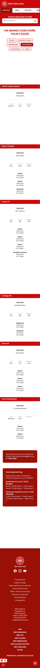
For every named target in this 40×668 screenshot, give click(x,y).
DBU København (20, 641)
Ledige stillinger (20, 583)
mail (26, 456)
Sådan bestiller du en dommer (20, 586)
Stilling (11, 40)
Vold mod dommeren (20, 588)
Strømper (29, 104)
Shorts (20, 104)
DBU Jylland (20, 638)
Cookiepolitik (20, 600)
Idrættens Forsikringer (20, 594)
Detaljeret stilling (24, 40)
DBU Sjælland (20, 647)
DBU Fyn (20, 635)
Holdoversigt (27, 44)
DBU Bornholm (20, 632)
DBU (20, 629)
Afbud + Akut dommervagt (20, 591)
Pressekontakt (20, 580)
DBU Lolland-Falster (20, 644)
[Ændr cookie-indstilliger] (3, 665)
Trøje (11, 104)
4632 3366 (12, 458)
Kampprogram (13, 44)
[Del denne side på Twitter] (5, 660)
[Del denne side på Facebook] (2, 660)
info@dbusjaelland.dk (20, 620)
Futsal (20, 650)
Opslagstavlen (16, 49)
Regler (27, 49)
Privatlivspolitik (20, 597)
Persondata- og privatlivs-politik (20, 655)
